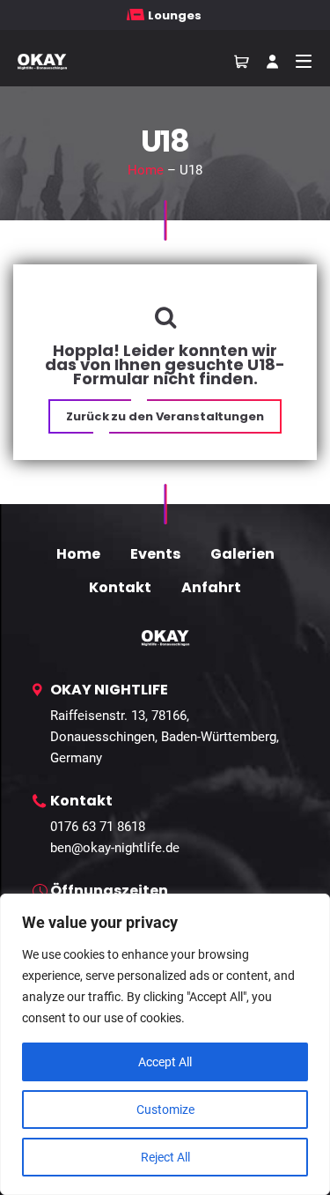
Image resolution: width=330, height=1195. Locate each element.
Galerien (242, 554)
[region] (165, 1044)
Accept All (165, 1062)
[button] (164, 416)
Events (155, 554)
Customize (165, 1109)
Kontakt (120, 587)
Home (146, 170)
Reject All (165, 1157)
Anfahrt (211, 587)
